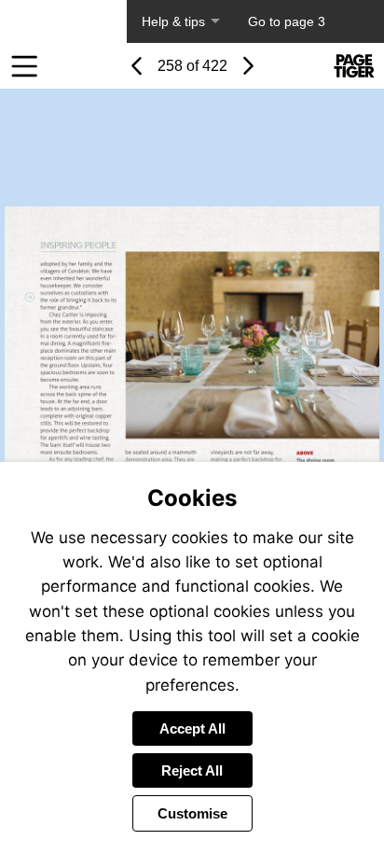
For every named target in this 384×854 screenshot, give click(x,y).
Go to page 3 (286, 21)
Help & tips (173, 21)
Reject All (192, 770)
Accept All (192, 728)
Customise (192, 813)
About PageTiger (63, 21)
